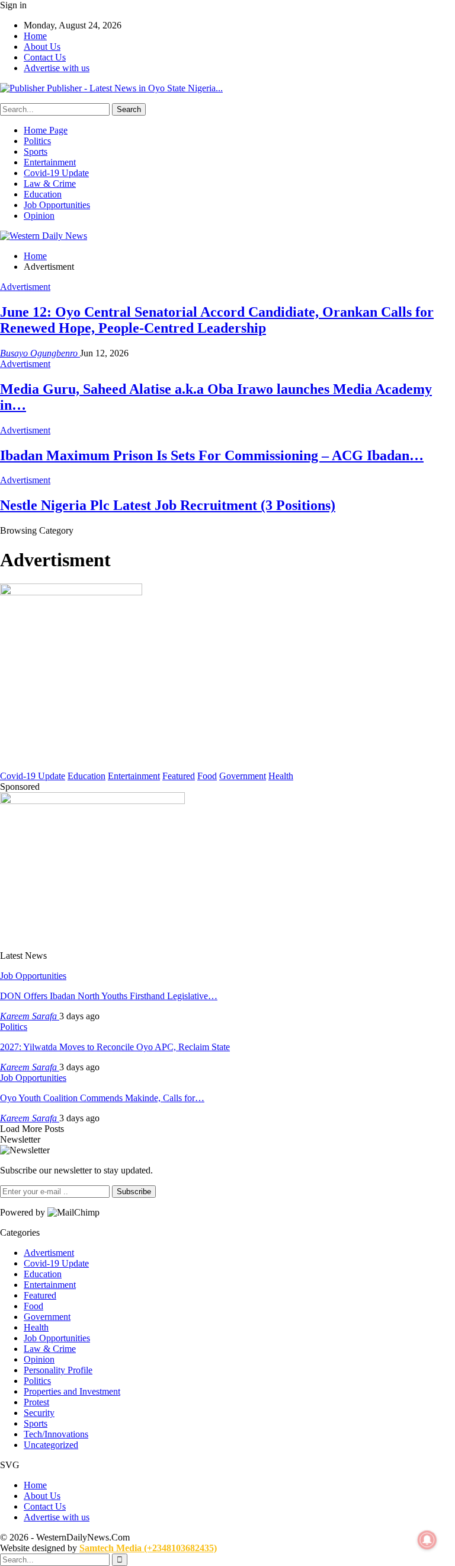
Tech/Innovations (56, 1434)
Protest (36, 1402)
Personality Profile (58, 1370)
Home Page (46, 130)
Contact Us (45, 57)
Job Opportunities (57, 205)
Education (43, 194)
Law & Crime (50, 183)
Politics (37, 141)
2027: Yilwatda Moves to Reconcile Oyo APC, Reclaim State (115, 1047)
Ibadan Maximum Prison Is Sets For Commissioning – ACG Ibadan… (212, 455)
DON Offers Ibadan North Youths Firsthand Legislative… (108, 996)
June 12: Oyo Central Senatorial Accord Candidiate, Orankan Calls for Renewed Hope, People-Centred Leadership (217, 320)
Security (39, 1413)
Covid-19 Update (56, 173)
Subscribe (134, 1191)
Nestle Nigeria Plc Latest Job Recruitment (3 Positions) (167, 505)
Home (35, 36)
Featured (178, 776)
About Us (42, 47)
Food (207, 776)
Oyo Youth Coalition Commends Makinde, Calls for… (102, 1098)
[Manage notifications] (427, 1539)
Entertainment (50, 162)
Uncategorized (51, 1445)
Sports (35, 151)
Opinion (39, 215)
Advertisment (25, 287)
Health (280, 776)
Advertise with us (56, 68)
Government (242, 776)
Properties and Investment (72, 1391)
